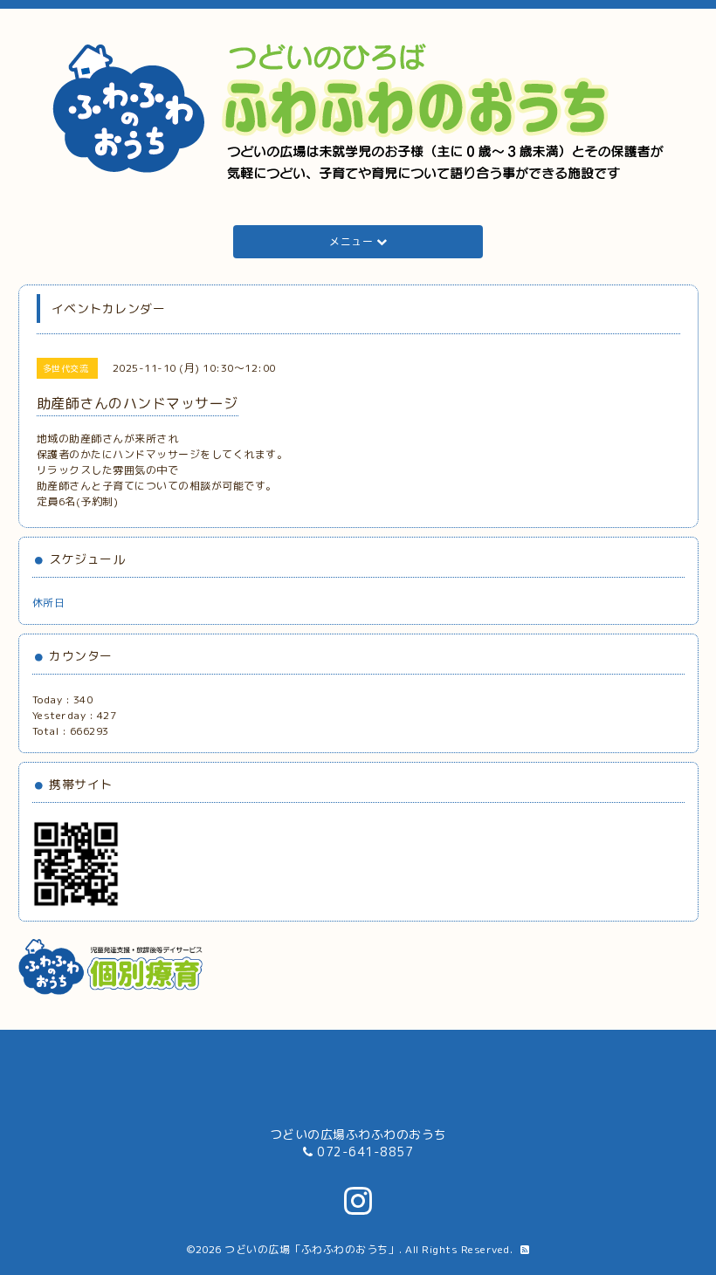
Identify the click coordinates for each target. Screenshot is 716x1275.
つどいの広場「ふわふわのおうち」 (311, 1249)
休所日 (48, 602)
